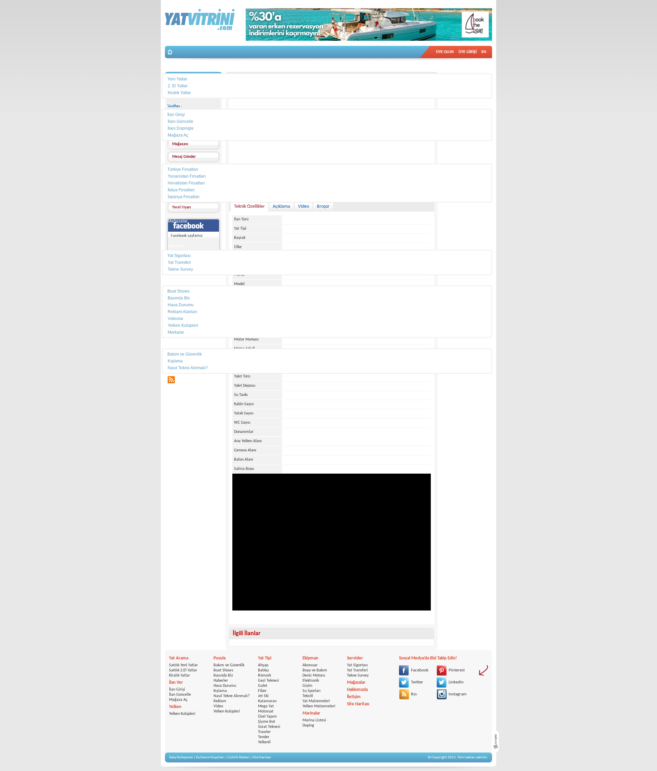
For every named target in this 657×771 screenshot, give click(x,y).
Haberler (221, 681)
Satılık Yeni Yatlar (183, 665)
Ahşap (263, 665)
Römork (264, 675)
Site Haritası (358, 704)
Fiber (262, 691)
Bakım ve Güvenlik (229, 665)
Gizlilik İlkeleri (238, 757)
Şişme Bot (266, 722)
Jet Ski (263, 696)
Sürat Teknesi (269, 727)
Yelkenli (264, 742)
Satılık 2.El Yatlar (183, 670)
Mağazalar (356, 682)
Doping (308, 725)
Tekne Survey (358, 675)
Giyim (307, 686)
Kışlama (220, 691)
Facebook (419, 670)
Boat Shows (223, 670)
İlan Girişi (177, 690)
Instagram (457, 694)
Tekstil (307, 696)
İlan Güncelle (180, 695)
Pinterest (457, 670)
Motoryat (265, 711)
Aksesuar (310, 665)
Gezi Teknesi (268, 681)
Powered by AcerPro (495, 741)
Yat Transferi (357, 670)
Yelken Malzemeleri (318, 706)
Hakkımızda (357, 690)
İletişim (354, 697)
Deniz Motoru (313, 675)
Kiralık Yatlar (179, 675)
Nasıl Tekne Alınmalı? (232, 696)
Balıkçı (263, 670)
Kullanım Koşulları (210, 757)
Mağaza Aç (178, 700)
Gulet (262, 686)
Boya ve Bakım (314, 670)
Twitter (417, 682)
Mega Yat (266, 706)
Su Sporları (311, 691)
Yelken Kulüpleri (182, 714)
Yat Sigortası (357, 665)
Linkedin (456, 682)
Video (218, 706)
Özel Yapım (267, 717)
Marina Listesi (314, 720)
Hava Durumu (225, 686)
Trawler (264, 732)
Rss (414, 694)
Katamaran (267, 701)
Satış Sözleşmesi (181, 757)
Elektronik (310, 681)
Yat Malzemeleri (316, 701)
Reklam (220, 701)
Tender (263, 737)
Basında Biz (223, 675)
